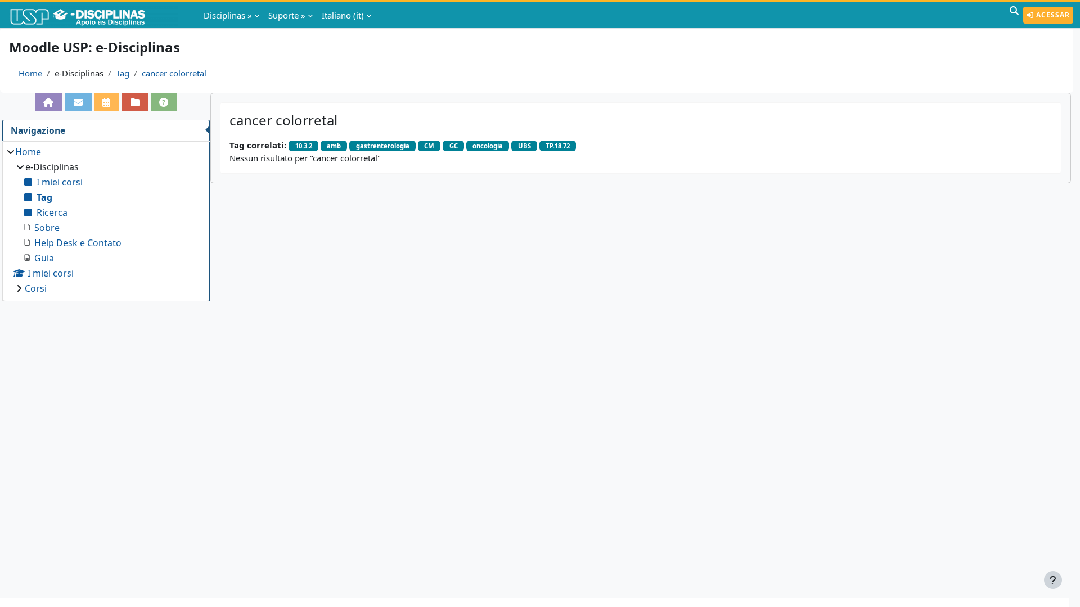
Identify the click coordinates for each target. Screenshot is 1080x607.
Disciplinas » (228, 15)
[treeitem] (106, 220)
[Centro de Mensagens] (78, 102)
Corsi (36, 288)
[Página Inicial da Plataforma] (49, 102)
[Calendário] (107, 102)
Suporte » (286, 15)
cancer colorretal (174, 73)
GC (453, 146)
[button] (1014, 15)
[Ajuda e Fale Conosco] (164, 102)
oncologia (487, 146)
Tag (122, 73)
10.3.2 (303, 146)
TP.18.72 (558, 146)
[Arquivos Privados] (135, 102)
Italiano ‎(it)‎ (343, 15)
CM (429, 146)
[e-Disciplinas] (94, 15)
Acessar (1052, 15)
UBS (524, 146)
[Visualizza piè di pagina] (1053, 580)
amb (334, 146)
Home (30, 73)
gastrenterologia (383, 146)
